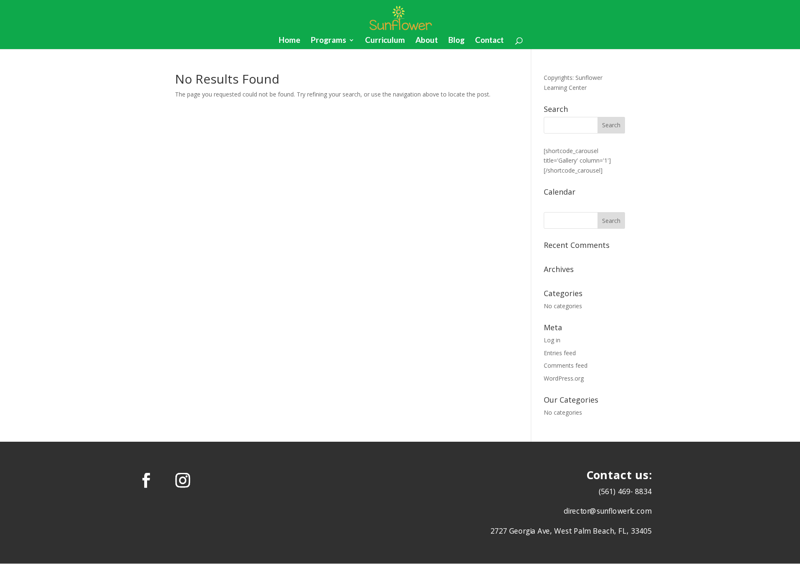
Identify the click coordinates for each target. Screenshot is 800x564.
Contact (489, 41)
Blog (456, 41)
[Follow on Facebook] (146, 480)
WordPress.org (564, 378)
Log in (552, 340)
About (426, 41)
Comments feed (566, 365)
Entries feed (560, 353)
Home (289, 41)
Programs (328, 41)
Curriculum (385, 41)
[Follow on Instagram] (183, 480)
